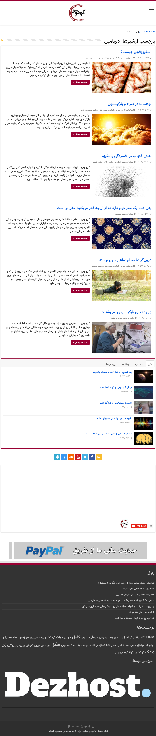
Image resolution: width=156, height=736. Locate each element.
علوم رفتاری (108, 58)
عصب (133, 645)
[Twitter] (85, 457)
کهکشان (139, 652)
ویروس (20, 645)
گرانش (114, 652)
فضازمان (100, 645)
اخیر (150, 364)
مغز (56, 644)
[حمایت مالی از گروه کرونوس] (78, 551)
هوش (29, 645)
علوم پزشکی (128, 318)
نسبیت (48, 645)
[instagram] (64, 457)
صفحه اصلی (146, 32)
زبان (32, 637)
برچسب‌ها (111, 364)
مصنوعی (65, 645)
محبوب (139, 364)
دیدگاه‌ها (126, 364)
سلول (7, 637)
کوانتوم (129, 652)
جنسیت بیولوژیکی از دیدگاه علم (116, 403)
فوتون (85, 645)
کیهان (120, 652)
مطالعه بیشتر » (80, 82)
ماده (73, 645)
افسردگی (134, 638)
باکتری (101, 637)
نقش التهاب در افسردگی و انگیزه (126, 156)
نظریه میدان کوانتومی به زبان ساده (114, 418)
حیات (59, 637)
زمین (22, 637)
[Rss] (99, 457)
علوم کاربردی (116, 318)
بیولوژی (129, 58)
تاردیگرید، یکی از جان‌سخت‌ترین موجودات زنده (109, 434)
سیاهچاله (150, 645)
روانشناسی (39, 638)
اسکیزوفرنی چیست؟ (135, 52)
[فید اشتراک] (2, 41)
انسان (117, 638)
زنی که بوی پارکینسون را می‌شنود (126, 312)
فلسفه (92, 645)
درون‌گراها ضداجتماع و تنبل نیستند (124, 260)
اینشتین (109, 637)
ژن (4, 645)
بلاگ (150, 573)
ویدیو (88, 58)
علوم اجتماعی (119, 58)
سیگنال (141, 645)
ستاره (15, 638)
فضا (108, 645)
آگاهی (142, 637)
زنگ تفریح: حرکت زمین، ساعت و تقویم (112, 372)
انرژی (124, 637)
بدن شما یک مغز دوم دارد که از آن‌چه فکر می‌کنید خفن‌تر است (104, 208)
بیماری (93, 637)
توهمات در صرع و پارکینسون (129, 104)
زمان (27, 637)
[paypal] (57, 457)
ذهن (48, 637)
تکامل (77, 637)
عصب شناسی (124, 645)
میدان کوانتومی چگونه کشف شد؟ (115, 387)
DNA (150, 637)
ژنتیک (149, 652)
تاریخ (123, 110)
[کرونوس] (78, 12)
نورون (37, 645)
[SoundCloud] (71, 457)
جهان (67, 637)
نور (42, 645)
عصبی (114, 645)
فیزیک (79, 645)
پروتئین (11, 645)
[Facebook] (92, 457)
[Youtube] (78, 457)
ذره (53, 638)
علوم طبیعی (97, 58)
